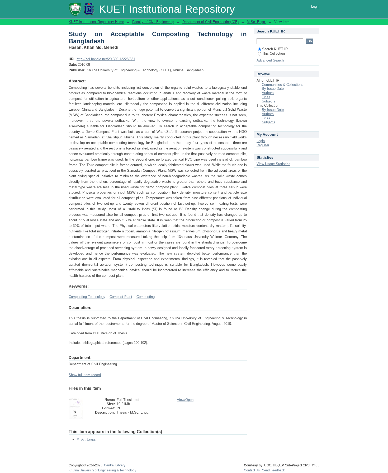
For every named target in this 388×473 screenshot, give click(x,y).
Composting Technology (87, 297)
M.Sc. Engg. (256, 22)
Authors (268, 93)
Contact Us (252, 470)
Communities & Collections (282, 85)
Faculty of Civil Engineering (153, 22)
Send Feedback (273, 470)
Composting (145, 297)
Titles (266, 97)
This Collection (273, 53)
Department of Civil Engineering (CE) (210, 22)
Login (315, 6)
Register (263, 145)
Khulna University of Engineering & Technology (102, 470)
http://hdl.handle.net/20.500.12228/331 (106, 59)
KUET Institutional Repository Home (96, 22)
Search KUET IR (275, 49)
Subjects (268, 101)
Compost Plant (121, 297)
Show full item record (85, 375)
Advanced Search (270, 60)
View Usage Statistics (273, 164)
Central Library (114, 465)
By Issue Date (273, 89)
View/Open (185, 400)
